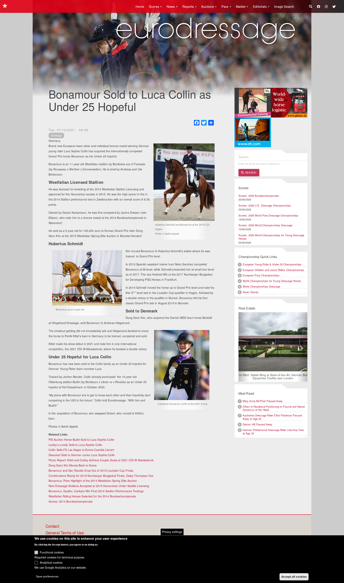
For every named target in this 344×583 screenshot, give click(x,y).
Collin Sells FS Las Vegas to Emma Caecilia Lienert (81, 450)
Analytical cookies (51, 562)
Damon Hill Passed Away (257, 424)
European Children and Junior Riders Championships (273, 270)
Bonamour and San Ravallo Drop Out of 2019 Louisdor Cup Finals (91, 470)
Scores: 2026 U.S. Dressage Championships (264, 205)
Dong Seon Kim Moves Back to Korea (73, 465)
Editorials (260, 6)
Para (225, 6)
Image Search (284, 6)
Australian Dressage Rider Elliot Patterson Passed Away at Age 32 (272, 417)
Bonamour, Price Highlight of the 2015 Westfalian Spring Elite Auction (93, 481)
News (171, 6)
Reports (188, 6)
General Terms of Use (65, 533)
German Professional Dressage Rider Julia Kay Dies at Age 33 (273, 431)
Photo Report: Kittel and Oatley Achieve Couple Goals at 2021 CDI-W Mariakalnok (101, 460)
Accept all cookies (294, 576)
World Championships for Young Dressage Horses (272, 281)
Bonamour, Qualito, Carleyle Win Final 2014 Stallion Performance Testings (96, 491)
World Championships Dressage (261, 286)
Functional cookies (52, 552)
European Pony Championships (261, 275)
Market (241, 6)
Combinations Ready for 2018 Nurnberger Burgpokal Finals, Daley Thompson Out (101, 476)
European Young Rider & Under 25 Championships (272, 264)
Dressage (56, 135)
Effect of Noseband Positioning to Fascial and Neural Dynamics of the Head (274, 408)
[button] (243, 347)
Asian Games (251, 292)
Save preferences (47, 576)
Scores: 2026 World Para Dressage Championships (268, 215)
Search (250, 172)
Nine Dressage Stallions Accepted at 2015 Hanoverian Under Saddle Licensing (99, 486)
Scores (154, 6)
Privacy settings (172, 532)
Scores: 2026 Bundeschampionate (258, 196)
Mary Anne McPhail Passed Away (263, 401)
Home (140, 6)
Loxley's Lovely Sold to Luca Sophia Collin (75, 445)
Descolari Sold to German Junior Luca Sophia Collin (82, 455)
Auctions (208, 6)
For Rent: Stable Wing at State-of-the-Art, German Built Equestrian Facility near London (273, 376)
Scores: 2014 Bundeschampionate (71, 501)
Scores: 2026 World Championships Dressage (265, 225)
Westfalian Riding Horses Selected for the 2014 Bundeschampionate (92, 496)
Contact (52, 526)
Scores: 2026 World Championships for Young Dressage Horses (271, 236)
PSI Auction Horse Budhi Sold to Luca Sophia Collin (81, 440)
